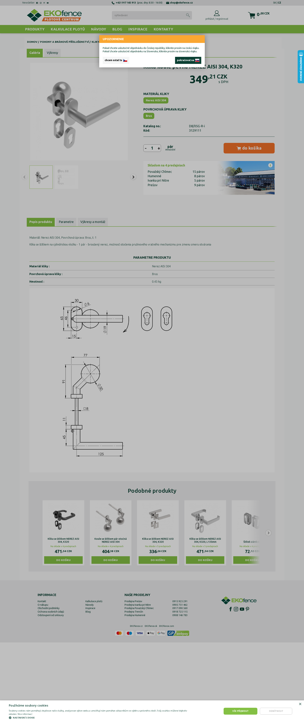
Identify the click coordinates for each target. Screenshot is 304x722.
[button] (101, 717)
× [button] (300, 704)
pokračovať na (186, 60)
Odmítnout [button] (276, 711)
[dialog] (152, 711)
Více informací (25, 713)
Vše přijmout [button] (240, 711)
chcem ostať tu (114, 60)
